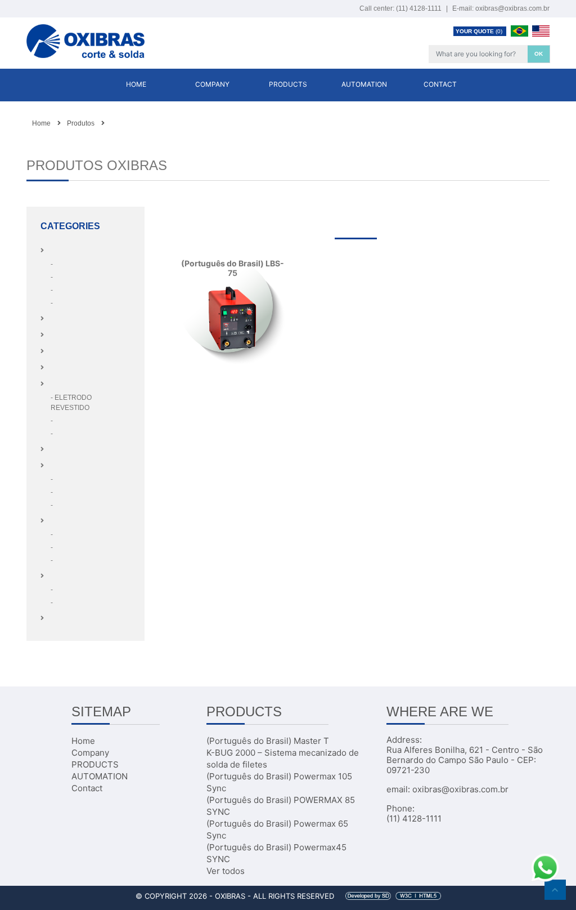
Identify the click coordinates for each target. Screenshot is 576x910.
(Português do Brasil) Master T (267, 740)
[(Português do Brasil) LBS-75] (232, 318)
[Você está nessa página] (110, 123)
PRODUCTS (288, 84)
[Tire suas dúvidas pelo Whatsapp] (545, 866)
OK (538, 54)
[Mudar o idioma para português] (520, 30)
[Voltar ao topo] (555, 890)
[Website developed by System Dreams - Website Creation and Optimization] (388, 896)
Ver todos (225, 871)
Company (212, 84)
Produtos (80, 123)
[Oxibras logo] (85, 36)
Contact (440, 84)
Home (136, 84)
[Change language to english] (540, 30)
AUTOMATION (364, 84)
